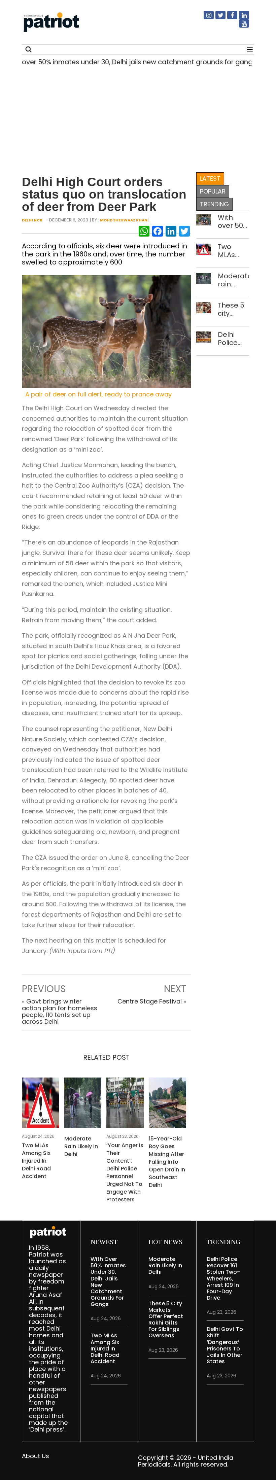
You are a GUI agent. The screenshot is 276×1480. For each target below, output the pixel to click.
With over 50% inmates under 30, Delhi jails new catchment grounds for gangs (233, 221)
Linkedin (240, 17)
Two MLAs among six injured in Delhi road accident (36, 1160)
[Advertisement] (135, 117)
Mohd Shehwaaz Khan (123, 220)
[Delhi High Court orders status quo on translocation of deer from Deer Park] (106, 331)
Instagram (205, 17)
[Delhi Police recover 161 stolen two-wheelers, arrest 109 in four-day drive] (203, 336)
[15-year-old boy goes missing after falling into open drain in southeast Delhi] (167, 1104)
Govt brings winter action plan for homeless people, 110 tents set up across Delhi (59, 1011)
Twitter (216, 17)
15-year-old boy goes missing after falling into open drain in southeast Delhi (167, 1162)
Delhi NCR (32, 220)
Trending (214, 204)
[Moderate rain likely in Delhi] (83, 1104)
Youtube (240, 26)
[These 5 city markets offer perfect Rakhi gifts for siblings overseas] (203, 307)
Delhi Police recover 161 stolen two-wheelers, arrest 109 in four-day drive (233, 338)
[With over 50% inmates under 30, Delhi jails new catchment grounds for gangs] (203, 219)
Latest (210, 178)
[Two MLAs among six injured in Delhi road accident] (40, 1104)
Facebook (228, 17)
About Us (35, 1456)
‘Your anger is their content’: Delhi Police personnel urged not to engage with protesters (124, 1172)
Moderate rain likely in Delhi (81, 1146)
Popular (213, 191)
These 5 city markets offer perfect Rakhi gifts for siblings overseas (233, 309)
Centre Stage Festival (149, 1001)
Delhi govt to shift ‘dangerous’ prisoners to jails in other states (225, 1345)
